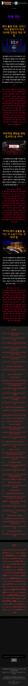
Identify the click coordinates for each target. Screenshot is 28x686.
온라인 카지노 (6, 115)
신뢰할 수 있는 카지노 (17, 584)
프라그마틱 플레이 (14, 122)
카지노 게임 (20, 117)
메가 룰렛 (15, 108)
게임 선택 (12, 191)
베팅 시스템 (14, 575)
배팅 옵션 (5, 110)
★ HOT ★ (8, 89)
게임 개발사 (17, 550)
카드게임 (22, 598)
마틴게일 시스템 (9, 198)
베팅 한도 (19, 299)
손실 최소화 (16, 302)
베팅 (9, 299)
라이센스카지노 (21, 89)
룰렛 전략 (13, 105)
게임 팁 (19, 96)
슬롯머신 (19, 581)
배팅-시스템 (11, 110)
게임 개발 (13, 550)
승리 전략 (6, 210)
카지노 (7, 316)
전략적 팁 (18, 313)
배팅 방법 (12, 201)
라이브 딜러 (19, 561)
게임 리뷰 (14, 91)
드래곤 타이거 (5, 561)
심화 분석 (6, 309)
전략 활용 (5, 313)
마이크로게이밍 (21, 567)
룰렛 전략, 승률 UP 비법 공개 (14, 482)
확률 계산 (17, 124)
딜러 (9, 561)
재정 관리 (9, 215)
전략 (14, 598)
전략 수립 (16, 311)
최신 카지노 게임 (11, 117)
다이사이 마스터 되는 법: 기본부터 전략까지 (15, 418)
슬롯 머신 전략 (17, 208)
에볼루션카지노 (16, 589)
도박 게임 (11, 98)
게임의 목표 (18, 295)
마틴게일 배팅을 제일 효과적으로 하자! (15, 493)
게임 (4, 550)
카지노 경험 (8, 604)
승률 (6, 304)
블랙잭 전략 (7, 205)
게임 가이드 (7, 91)
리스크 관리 (16, 567)
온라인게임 (7, 592)
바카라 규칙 (6, 572)
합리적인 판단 (14, 318)
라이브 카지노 (16, 564)
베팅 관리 (13, 299)
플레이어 (19, 609)
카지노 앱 (11, 607)
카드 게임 (18, 598)
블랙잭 (12, 578)
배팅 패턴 (12, 203)
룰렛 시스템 (20, 103)
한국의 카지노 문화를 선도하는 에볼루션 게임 (14, 479)
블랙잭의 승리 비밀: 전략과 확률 (14, 515)
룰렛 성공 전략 (12, 103)
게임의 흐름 (9, 297)
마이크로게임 (16, 678)
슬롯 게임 (14, 581)
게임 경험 (22, 550)
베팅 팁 (5, 578)
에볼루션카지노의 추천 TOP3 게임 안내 (15, 441)
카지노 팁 (5, 122)
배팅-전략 (18, 110)
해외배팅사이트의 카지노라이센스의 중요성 (15, 518)
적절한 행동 (10, 311)
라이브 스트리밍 (8, 564)
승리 (6, 584)
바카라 (20, 570)
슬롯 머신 (23, 581)
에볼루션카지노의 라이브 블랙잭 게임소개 (14, 407)
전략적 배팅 (16, 215)
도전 (24, 558)
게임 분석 (5, 94)
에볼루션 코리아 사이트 (14, 449)
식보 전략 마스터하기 (15, 377)
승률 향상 (18, 304)
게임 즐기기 (20, 292)
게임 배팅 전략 (21, 91)
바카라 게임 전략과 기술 (14, 490)
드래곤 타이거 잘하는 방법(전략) (14, 374)
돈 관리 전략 (10, 196)
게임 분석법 (11, 94)
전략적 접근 (12, 313)
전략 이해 (22, 311)
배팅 (20, 572)
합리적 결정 (6, 318)
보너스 (8, 578)
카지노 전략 (22, 119)
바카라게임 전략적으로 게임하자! (14, 531)
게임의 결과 (10, 295)
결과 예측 (15, 297)
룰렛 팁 (19, 105)
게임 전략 (7, 96)
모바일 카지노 (9, 570)
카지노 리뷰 (14, 119)
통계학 (20, 217)
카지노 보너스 (21, 604)
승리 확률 (12, 210)
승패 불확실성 (17, 306)
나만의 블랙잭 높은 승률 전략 (14, 462)
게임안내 (13, 89)
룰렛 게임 (8, 101)
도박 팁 (17, 98)
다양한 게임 (10, 558)
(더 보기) (22, 185)
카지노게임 (19, 601)
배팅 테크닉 (5, 203)
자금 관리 (21, 212)
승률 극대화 (12, 304)
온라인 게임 (7, 112)
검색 (14, 653)
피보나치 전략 (21, 316)
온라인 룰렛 (22, 112)
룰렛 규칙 (14, 101)
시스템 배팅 (19, 210)
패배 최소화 (8, 219)
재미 (11, 598)
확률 (15, 612)
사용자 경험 (23, 578)
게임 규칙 (20, 290)
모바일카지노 (15, 570)
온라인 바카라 (17, 592)
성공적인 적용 (8, 302)
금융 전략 (8, 194)
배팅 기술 (6, 201)
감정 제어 (6, 290)
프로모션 (15, 609)
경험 (7, 558)
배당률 (16, 572)
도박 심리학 (20, 194)
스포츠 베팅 (9, 581)
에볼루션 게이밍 (7, 589)
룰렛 (20, 297)
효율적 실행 (17, 320)
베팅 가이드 (9, 575)
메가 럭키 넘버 (8, 108)
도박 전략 (18, 558)
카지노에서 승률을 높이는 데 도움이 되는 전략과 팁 (14, 234)
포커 (5, 609)
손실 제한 (20, 205)
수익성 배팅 (9, 208)
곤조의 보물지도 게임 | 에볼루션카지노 (14, 366)
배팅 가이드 (22, 108)
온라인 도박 (15, 112)
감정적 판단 (13, 290)
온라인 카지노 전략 (16, 115)
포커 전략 (15, 219)
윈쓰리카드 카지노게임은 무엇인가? (15, 421)
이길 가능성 (13, 309)
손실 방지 (14, 205)
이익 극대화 (8, 212)
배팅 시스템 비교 (20, 201)
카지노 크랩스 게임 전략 (14, 424)
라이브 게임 (12, 561)
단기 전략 (14, 194)
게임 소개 (18, 94)
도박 (6, 98)
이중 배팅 (15, 212)
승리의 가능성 (8, 306)
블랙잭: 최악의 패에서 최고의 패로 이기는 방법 (14, 415)
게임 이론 (18, 191)
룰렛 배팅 (20, 101)
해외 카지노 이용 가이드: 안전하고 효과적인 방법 (15, 380)
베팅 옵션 (19, 575)
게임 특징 (13, 96)
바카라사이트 (14, 682)
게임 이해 (8, 292)
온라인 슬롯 (6, 595)
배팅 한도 (18, 203)
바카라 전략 (12, 572)
